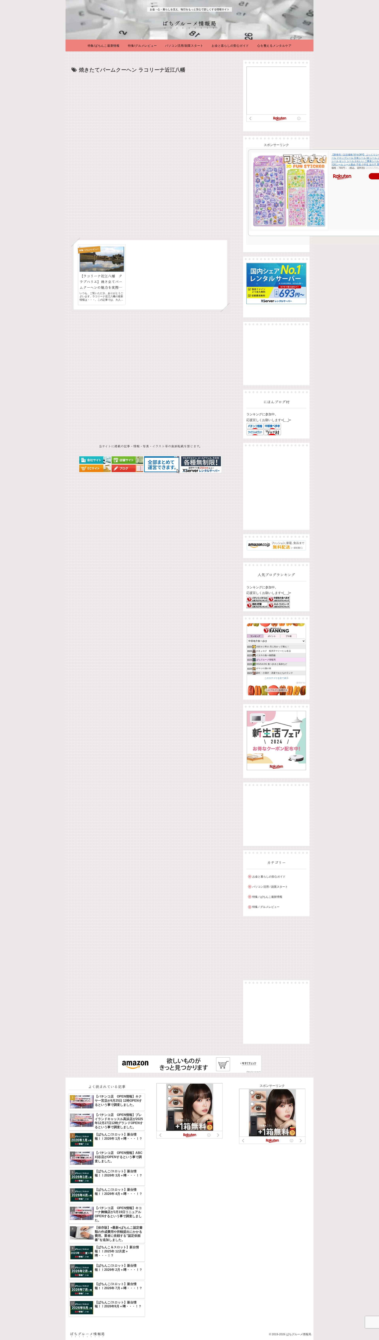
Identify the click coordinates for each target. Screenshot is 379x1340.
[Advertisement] (150, 104)
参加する (301, 683)
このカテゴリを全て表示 (276, 678)
